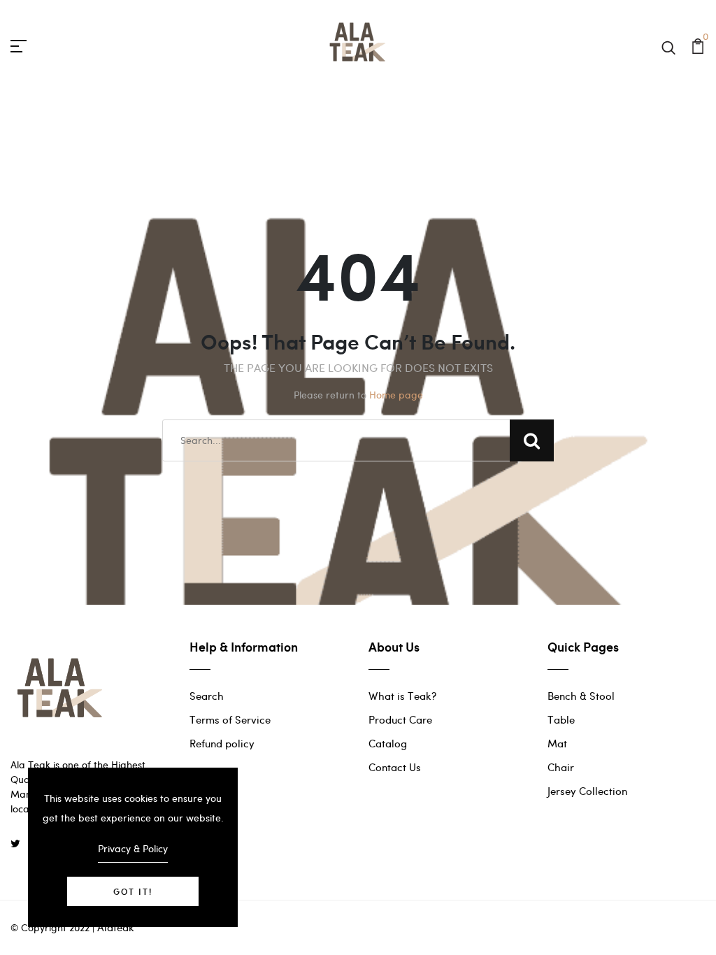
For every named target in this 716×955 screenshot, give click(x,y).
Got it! (132, 891)
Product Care (400, 719)
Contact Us (394, 767)
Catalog (387, 743)
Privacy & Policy (133, 848)
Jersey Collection (587, 791)
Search (206, 696)
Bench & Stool (581, 696)
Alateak (115, 927)
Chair (560, 767)
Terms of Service (230, 719)
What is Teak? (402, 696)
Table (561, 719)
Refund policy (222, 743)
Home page (396, 394)
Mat (557, 743)
